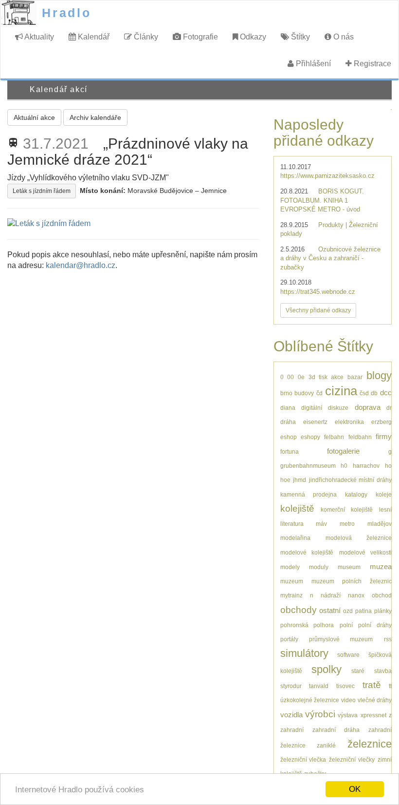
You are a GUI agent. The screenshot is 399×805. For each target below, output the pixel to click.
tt (390, 686)
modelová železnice (359, 538)
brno (286, 393)
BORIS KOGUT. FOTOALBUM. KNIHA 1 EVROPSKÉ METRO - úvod (322, 200)
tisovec (345, 686)
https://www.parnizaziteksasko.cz (327, 175)
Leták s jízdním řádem (42, 191)
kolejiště (297, 508)
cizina (341, 391)
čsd (364, 393)
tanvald (318, 686)
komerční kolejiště (347, 509)
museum (349, 567)
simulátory (304, 653)
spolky (326, 669)
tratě (372, 685)
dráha (288, 422)
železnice (369, 744)
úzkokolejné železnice (309, 700)
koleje (384, 494)
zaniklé (326, 745)
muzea (381, 566)
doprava (368, 407)
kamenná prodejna (308, 494)
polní (346, 625)
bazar (355, 377)
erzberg (381, 422)
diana (287, 407)
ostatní (330, 610)
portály (289, 639)
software (348, 655)
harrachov (366, 465)
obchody (298, 610)
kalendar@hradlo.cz (80, 265)
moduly (318, 567)
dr (389, 407)
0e (301, 377)
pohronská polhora (307, 625)
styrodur (291, 686)
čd (319, 393)
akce (337, 377)
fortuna (289, 451)
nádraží (331, 595)
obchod (382, 595)
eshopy (310, 437)
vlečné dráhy (375, 700)
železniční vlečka (303, 759)
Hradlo (66, 12)
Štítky (299, 37)
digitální (311, 407)
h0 (344, 465)
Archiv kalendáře (95, 117)
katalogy (356, 494)
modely (290, 567)
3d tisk (317, 377)
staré (357, 671)
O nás (342, 37)
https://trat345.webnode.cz (317, 291)
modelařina (295, 538)
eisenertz (315, 422)
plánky (383, 611)
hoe (285, 480)
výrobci (320, 714)
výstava (348, 715)
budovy (304, 393)
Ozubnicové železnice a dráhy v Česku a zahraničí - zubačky (330, 258)
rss (388, 639)
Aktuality (38, 37)
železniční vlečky (352, 759)
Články (145, 37)
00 (290, 377)
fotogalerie (343, 451)
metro (347, 523)
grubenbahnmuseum (308, 465)
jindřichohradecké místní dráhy (350, 480)
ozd (348, 611)
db (374, 393)
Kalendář (92, 37)
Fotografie (199, 37)
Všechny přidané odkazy (318, 310)
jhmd (299, 480)
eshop (288, 437)
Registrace (371, 63)
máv (321, 523)
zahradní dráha (336, 730)
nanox (356, 595)
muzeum (291, 581)
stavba (383, 671)
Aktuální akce (34, 117)
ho (388, 465)
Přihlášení (312, 63)
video (348, 700)
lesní (385, 509)
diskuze (338, 407)
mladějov (379, 523)
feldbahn (360, 437)
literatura (292, 523)
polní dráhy (375, 625)
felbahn (334, 437)
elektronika (349, 422)
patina (363, 611)
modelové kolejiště (306, 552)
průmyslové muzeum (341, 639)
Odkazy (252, 37)
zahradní (292, 730)
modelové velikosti (365, 552)
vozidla (291, 714)
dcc (386, 392)
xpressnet (373, 715)
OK (355, 789)
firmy (384, 436)
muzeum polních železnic (351, 581)
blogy (379, 375)
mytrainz (291, 595)
